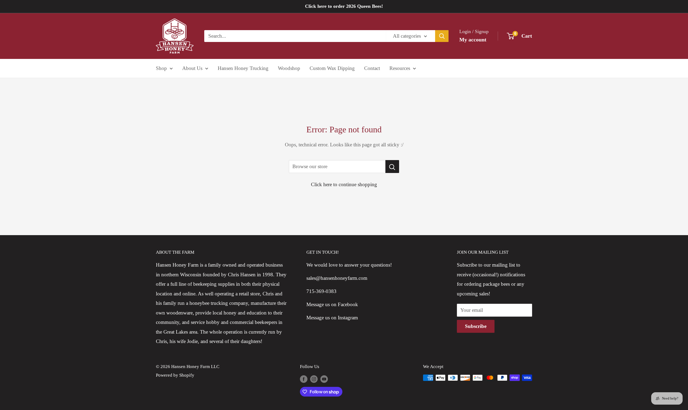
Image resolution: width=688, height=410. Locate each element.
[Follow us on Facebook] (303, 378)
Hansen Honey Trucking (243, 68)
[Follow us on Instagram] (314, 378)
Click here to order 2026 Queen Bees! (344, 6)
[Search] (442, 36)
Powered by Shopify (175, 375)
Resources (399, 68)
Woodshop (289, 68)
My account (472, 40)
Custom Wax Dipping (332, 68)
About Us (192, 68)
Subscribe (475, 326)
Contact (372, 68)
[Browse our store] (392, 166)
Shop (161, 68)
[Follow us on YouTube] (324, 378)
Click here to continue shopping (344, 184)
